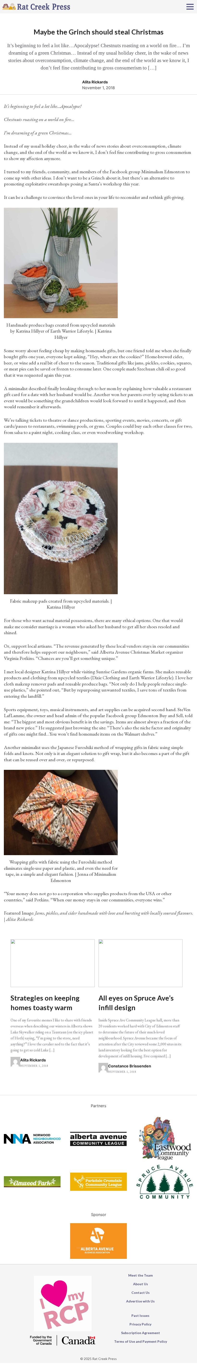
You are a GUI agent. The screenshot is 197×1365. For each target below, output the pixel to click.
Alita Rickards (95, 82)
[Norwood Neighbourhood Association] (32, 1142)
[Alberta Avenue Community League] (98, 1144)
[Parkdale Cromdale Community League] (98, 1189)
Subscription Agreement (140, 1333)
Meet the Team (140, 1275)
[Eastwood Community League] (164, 1161)
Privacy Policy (140, 1324)
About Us (140, 1284)
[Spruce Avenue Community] (164, 1197)
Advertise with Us (140, 1301)
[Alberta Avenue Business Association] (98, 1257)
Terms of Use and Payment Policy (140, 1341)
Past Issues (140, 1315)
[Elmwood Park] (32, 1185)
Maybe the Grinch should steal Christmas (99, 32)
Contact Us (140, 1292)
